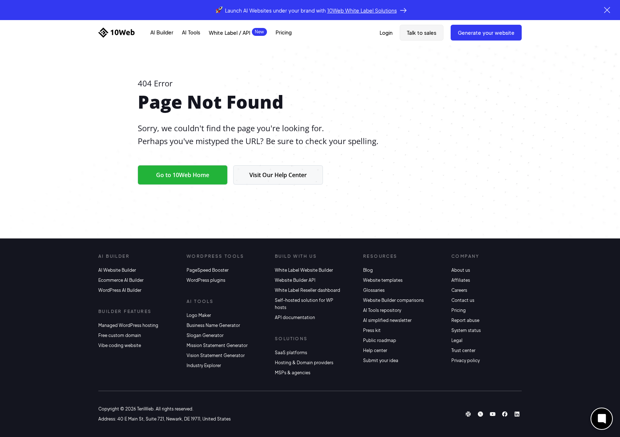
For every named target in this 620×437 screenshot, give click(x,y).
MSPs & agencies (292, 372)
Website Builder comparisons (393, 300)
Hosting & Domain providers (304, 362)
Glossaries (374, 290)
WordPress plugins (206, 280)
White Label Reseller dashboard (307, 290)
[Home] (116, 33)
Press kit (372, 330)
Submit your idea (380, 360)
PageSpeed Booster (208, 270)
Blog (368, 270)
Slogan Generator (205, 335)
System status (466, 330)
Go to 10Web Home (182, 175)
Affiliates (460, 280)
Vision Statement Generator (216, 355)
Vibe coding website (119, 345)
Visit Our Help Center (278, 175)
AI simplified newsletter (387, 320)
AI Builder (161, 32)
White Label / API (229, 32)
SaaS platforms (291, 352)
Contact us (462, 300)
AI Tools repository (382, 310)
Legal (456, 340)
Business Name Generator (213, 325)
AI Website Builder (117, 270)
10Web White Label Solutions (362, 10)
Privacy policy (465, 360)
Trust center (463, 350)
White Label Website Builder (304, 270)
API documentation (295, 317)
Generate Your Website (486, 32)
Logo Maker (199, 315)
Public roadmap (379, 340)
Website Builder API (295, 280)
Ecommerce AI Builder (121, 280)
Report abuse (465, 320)
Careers (459, 290)
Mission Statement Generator (217, 345)
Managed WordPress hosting (128, 325)
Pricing (284, 32)
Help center (375, 350)
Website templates (383, 280)
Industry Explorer (204, 365)
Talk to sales (421, 32)
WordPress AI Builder (119, 290)
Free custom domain (119, 335)
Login (386, 32)
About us (460, 270)
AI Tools (191, 32)
